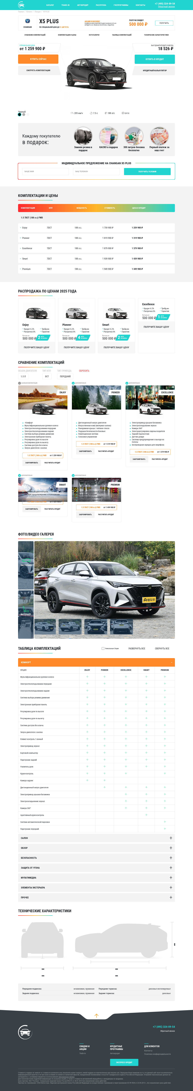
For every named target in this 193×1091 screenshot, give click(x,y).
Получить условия (147, 171)
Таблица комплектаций (121, 35)
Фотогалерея (94, 35)
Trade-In (65, 5)
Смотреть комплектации (38, 70)
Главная (21, 12)
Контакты (140, 5)
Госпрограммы (121, 5)
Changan (38, 12)
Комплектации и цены (67, 35)
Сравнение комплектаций (34, 35)
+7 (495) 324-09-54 (165, 3)
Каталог (50, 5)
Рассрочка (101, 5)
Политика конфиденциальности (157, 1054)
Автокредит (82, 5)
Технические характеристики (156, 35)
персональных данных (66, 1077)
